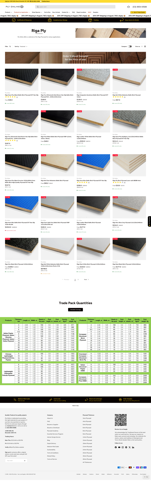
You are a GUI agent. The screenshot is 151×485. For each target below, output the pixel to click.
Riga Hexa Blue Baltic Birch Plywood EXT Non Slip (92, 180)
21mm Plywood (87, 446)
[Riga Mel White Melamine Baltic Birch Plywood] (129, 80)
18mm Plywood (87, 443)
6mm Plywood (87, 427)
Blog (48, 440)
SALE (89, 12)
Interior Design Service (53, 437)
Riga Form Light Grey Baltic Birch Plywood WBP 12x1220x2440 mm (55, 223)
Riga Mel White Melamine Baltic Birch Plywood (127, 95)
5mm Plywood (87, 424)
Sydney (127, 474)
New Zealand (143, 474)
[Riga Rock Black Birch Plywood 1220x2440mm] (129, 249)
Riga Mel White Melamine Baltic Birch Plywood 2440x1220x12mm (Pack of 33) (55, 265)
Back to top (76, 405)
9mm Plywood (87, 434)
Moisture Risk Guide (53, 446)
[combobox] (75, 6)
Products (7, 12)
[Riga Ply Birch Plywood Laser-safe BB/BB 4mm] (129, 165)
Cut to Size (47, 12)
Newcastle (116, 474)
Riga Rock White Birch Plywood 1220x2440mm (91, 264)
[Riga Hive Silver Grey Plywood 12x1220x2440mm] (129, 207)
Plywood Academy (52, 431)
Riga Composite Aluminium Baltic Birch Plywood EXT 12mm (92, 96)
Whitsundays (135, 474)
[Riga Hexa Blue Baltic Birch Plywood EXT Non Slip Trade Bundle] (21, 207)
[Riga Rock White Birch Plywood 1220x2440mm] (93, 249)
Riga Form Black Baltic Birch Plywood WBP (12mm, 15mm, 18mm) (56, 137)
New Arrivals (56, 12)
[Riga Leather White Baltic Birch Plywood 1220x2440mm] (93, 121)
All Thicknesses (87, 462)
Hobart (103, 474)
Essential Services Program (55, 434)
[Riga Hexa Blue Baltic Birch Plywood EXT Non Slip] (93, 165)
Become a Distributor (53, 427)
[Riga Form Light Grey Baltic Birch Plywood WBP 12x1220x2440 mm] (57, 207)
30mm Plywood (87, 456)
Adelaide (78, 474)
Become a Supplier (52, 424)
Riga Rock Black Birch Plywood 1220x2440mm (127, 264)
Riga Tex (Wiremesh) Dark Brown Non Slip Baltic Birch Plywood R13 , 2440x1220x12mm (57, 96)
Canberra (91, 474)
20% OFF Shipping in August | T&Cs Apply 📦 (34, 16)
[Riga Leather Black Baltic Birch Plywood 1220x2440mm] (93, 207)
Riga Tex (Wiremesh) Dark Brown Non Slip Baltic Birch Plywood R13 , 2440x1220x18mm (21, 137)
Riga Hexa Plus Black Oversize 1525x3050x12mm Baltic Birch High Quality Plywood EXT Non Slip (20, 181)
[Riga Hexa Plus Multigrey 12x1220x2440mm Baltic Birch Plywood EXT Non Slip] (129, 121)
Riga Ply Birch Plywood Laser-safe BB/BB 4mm (127, 180)
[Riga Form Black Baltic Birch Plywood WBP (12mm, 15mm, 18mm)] (57, 121)
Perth (122, 474)
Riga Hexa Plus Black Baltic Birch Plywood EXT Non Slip (21, 95)
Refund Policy (51, 456)
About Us (50, 418)
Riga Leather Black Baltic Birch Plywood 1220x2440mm (89, 223)
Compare (124, 46)
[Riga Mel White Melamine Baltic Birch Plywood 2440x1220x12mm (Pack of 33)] (57, 249)
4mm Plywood (87, 421)
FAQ (73, 12)
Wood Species (36, 12)
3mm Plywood (87, 418)
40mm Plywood (87, 459)
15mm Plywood (87, 440)
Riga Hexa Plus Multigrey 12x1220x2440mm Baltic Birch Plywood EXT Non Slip (128, 137)
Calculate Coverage (75, 309)
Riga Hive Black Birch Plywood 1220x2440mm (19, 264)
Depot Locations (81, 12)
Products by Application (21, 12)
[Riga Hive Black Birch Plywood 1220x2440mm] (21, 249)
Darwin (97, 474)
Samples (95, 12)
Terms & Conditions (52, 453)
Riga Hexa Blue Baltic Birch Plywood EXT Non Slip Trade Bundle (20, 223)
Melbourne (109, 474)
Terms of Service (52, 459)
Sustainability (51, 449)
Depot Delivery (51, 443)
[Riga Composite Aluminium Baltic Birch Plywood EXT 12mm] (93, 80)
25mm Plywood (87, 453)
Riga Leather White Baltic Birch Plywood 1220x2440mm (89, 137)
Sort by (17, 46)
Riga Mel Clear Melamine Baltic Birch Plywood (54, 180)
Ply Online (14, 474)
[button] (128, 6)
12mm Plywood (87, 437)
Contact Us (65, 12)
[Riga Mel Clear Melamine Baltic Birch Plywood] (57, 165)
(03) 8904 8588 (140, 6)
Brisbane (85, 474)
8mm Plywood (87, 431)
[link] (65, 279)
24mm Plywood (87, 449)
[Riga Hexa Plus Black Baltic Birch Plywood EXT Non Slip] (21, 80)
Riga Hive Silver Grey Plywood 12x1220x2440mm (127, 222)
